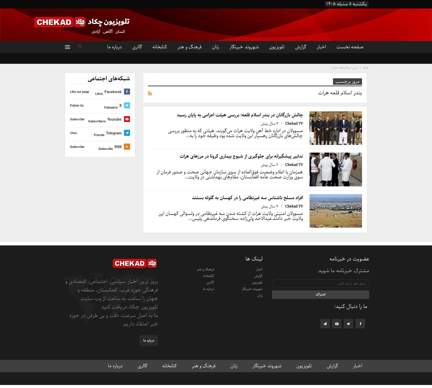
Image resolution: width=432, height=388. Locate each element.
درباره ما (114, 47)
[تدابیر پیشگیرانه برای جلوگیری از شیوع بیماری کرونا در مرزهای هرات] (336, 169)
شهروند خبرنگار (244, 47)
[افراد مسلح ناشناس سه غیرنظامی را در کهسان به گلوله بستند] (336, 211)
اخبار (321, 47)
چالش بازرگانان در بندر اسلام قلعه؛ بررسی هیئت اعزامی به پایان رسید (240, 115)
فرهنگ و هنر (190, 47)
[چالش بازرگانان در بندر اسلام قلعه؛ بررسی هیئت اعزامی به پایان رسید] (336, 128)
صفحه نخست (350, 47)
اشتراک (321, 294)
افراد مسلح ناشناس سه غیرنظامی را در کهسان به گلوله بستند (247, 198)
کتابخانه (159, 47)
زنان (215, 47)
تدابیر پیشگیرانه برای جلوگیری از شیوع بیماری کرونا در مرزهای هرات (241, 156)
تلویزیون (276, 47)
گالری (137, 47)
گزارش (300, 47)
